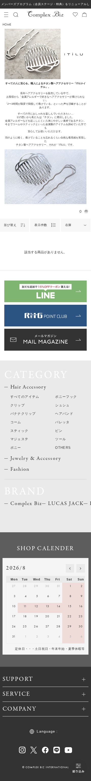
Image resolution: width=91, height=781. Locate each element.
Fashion (20, 469)
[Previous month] (70, 568)
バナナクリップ (23, 413)
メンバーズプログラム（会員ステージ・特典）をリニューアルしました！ (45, 6)
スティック (19, 431)
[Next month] (80, 568)
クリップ (17, 405)
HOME (7, 24)
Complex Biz (26, 503)
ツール (60, 439)
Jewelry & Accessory (35, 458)
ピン (58, 431)
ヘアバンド (64, 413)
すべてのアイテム (24, 397)
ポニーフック (66, 397)
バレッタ (62, 422)
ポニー (15, 448)
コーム (15, 422)
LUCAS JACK (66, 503)
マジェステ (19, 439)
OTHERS (63, 448)
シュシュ (62, 405)
